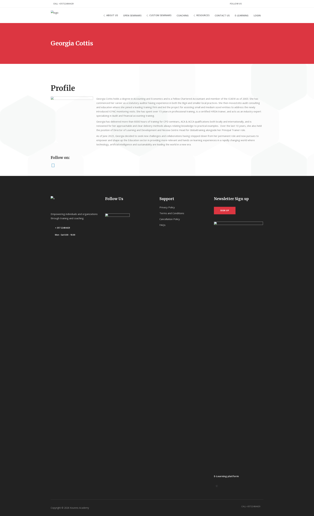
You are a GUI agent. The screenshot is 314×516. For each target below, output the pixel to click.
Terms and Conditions (171, 213)
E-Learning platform (226, 476)
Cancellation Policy (169, 219)
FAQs (162, 225)
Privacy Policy (167, 207)
